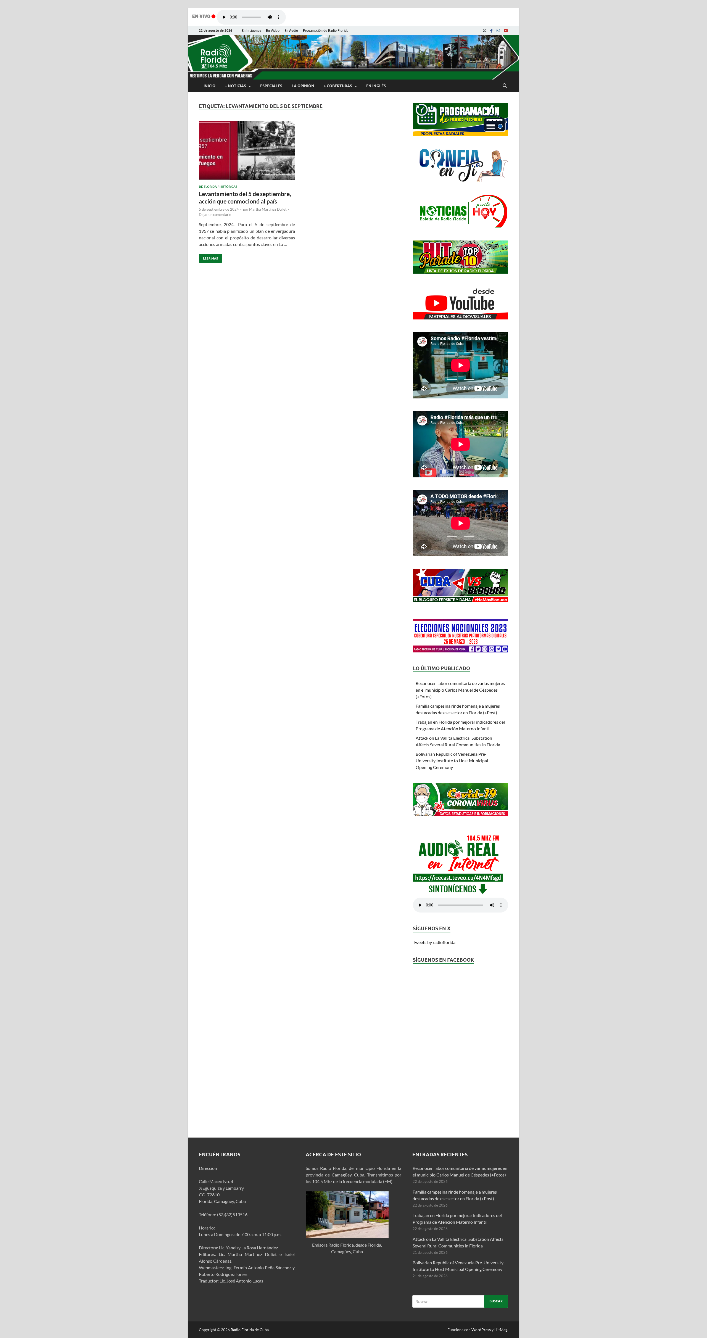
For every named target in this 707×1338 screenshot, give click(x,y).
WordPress (481, 1329)
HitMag (500, 1329)
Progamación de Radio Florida (325, 30)
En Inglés (376, 86)
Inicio (209, 86)
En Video (272, 30)
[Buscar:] (460, 1301)
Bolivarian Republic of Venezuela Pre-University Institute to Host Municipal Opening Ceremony (452, 760)
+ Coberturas (338, 86)
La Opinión (303, 86)
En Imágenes (251, 30)
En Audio (291, 30)
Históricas (228, 187)
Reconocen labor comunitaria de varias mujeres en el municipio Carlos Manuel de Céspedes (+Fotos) (460, 690)
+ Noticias (235, 86)
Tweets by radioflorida (434, 942)
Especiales (271, 86)
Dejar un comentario (215, 214)
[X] (484, 30)
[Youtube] (506, 30)
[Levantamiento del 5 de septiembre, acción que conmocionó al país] (247, 153)
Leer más (208, 257)
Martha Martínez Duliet (268, 209)
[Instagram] (498, 30)
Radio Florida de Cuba (250, 1329)
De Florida (208, 187)
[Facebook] (491, 30)
